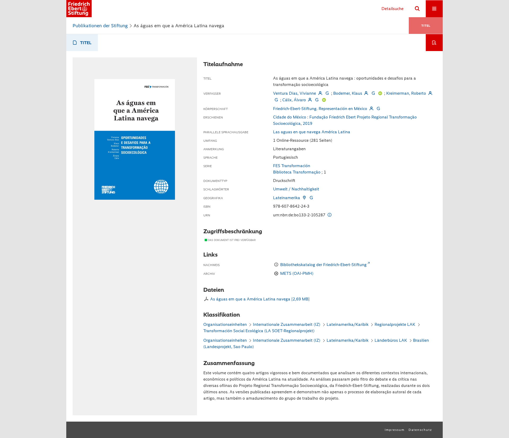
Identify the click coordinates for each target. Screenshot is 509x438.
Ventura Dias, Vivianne (294, 93)
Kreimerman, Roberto (406, 93)
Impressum (395, 430)
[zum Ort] (304, 197)
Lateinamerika (286, 197)
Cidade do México (289, 117)
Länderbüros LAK (391, 340)
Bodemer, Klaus (347, 93)
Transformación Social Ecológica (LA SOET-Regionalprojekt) (258, 330)
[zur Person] (320, 93)
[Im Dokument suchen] (434, 42)
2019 (307, 123)
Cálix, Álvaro (294, 99)
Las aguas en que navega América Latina (311, 131)
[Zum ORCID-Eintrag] (380, 93)
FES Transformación (291, 165)
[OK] (417, 8)
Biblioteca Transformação (297, 172)
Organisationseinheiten (225, 324)
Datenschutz (420, 430)
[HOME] (79, 8)
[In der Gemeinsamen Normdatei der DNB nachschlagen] (327, 93)
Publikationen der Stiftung (100, 26)
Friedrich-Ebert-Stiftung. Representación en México (320, 108)
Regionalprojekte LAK (395, 324)
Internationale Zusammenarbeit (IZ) (286, 324)
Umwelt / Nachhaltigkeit (296, 188)
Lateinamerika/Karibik (347, 324)
